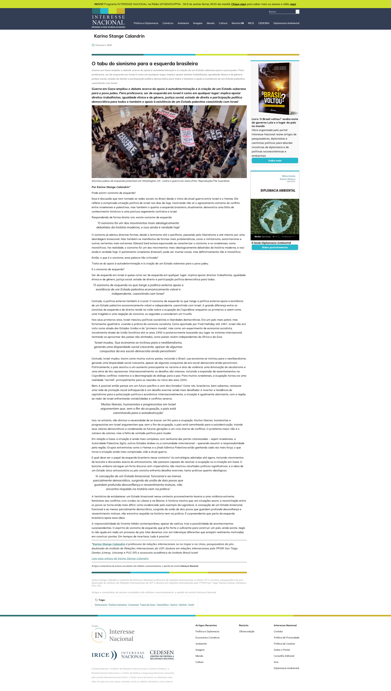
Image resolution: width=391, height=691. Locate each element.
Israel (191, 604)
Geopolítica (163, 604)
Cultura (223, 23)
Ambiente (183, 23)
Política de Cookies (284, 643)
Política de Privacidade (286, 637)
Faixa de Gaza (147, 604)
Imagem (198, 23)
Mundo (211, 23)
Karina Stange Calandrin (119, 36)
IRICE (251, 23)
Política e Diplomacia (146, 23)
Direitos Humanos (118, 604)
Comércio (168, 23)
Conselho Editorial (284, 655)
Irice (276, 661)
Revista (238, 23)
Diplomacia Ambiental (286, 23)
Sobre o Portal (282, 649)
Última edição (246, 631)
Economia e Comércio (208, 637)
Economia (134, 604)
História (183, 604)
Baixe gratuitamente (275, 247)
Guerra (173, 604)
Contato (278, 631)
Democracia (101, 604)
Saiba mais (275, 160)
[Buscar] (297, 12)
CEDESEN (263, 23)
